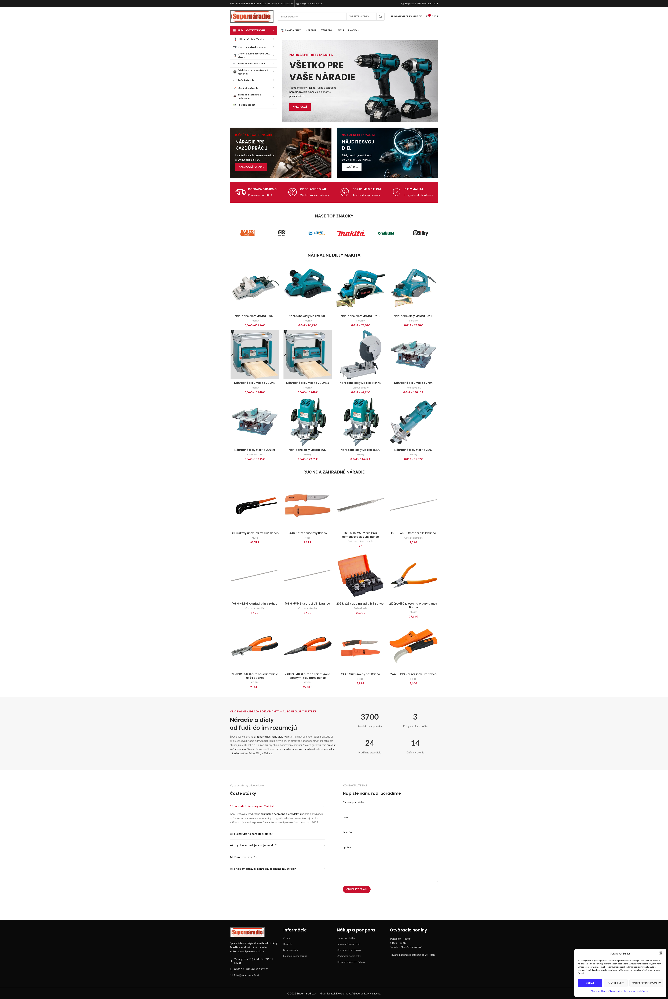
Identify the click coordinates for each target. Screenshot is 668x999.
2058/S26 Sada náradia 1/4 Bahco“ (360, 603)
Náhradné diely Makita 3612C (360, 450)
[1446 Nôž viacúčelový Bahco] (307, 505)
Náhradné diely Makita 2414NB (360, 383)
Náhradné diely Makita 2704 (413, 383)
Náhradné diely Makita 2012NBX (307, 383)
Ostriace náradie (413, 537)
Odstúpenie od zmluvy (349, 949)
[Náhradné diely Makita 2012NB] (254, 354)
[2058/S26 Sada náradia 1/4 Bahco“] (360, 575)
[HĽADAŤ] (381, 17)
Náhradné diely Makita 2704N (254, 450)
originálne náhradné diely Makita (273, 736)
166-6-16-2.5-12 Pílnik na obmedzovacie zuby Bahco (360, 535)
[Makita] (351, 233)
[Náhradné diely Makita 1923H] (413, 288)
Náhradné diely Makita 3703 (413, 450)
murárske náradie (302, 749)
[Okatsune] (386, 233)
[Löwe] (316, 233)
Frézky (307, 454)
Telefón (347, 832)
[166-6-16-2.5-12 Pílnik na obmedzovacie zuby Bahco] (360, 505)
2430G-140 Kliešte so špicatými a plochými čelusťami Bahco (307, 676)
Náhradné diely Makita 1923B (360, 316)
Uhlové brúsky (360, 387)
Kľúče (254, 537)
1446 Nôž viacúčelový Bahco (308, 533)
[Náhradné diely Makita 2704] (413, 354)
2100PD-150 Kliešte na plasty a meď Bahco (413, 605)
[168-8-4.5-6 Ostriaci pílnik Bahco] (413, 505)
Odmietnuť (616, 983)
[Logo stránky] (252, 16)
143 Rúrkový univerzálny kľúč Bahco (255, 533)
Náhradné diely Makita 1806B (254, 316)
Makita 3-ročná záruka (295, 955)
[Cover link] (280, 153)
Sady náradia (360, 608)
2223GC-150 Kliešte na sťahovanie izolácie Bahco (254, 676)
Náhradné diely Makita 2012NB (254, 383)
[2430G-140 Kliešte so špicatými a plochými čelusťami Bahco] (307, 646)
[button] (661, 953)
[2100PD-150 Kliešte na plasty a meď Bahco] (413, 575)
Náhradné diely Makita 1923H (413, 316)
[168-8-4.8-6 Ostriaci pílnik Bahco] (254, 575)
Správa (347, 847)
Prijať (590, 983)
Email (346, 817)
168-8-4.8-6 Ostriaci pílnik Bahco (254, 603)
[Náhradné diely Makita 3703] (413, 421)
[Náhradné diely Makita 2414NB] (360, 354)
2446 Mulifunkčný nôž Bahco (360, 674)
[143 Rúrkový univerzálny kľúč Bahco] (254, 505)
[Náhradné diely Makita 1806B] (254, 288)
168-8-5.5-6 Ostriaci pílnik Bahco (307, 603)
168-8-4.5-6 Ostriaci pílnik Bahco (413, 533)
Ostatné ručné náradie (360, 541)
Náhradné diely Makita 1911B (307, 316)
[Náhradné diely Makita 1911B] (307, 288)
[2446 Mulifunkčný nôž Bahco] (360, 646)
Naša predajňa (290, 949)
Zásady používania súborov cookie (606, 991)
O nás (286, 938)
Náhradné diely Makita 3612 (307, 450)
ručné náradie (283, 749)
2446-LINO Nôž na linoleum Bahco (413, 674)
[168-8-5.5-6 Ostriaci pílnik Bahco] (307, 575)
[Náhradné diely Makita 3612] (307, 421)
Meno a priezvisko (353, 802)
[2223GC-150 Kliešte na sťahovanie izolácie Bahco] (254, 646)
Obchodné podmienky (349, 955)
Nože (308, 537)
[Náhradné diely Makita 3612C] (360, 421)
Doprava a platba (346, 938)
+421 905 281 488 (240, 3)
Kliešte (413, 611)
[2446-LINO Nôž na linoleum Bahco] (413, 646)
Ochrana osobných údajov (636, 991)
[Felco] (282, 233)
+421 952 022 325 (261, 3)
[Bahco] (247, 233)
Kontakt (287, 943)
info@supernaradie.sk (311, 3)
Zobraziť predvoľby (646, 983)
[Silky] (420, 233)
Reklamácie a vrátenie (348, 943)
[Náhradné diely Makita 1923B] (360, 288)
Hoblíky (255, 320)
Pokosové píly (413, 387)
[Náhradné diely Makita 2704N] (254, 421)
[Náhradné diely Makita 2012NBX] (307, 354)
